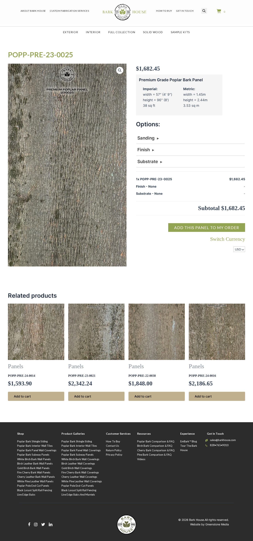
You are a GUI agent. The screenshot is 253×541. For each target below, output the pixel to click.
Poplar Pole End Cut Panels (33, 485)
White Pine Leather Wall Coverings (81, 481)
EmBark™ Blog (188, 441)
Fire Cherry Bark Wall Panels (33, 472)
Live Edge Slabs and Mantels (78, 494)
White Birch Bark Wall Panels (34, 459)
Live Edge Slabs (26, 494)
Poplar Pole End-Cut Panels (77, 485)
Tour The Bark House (188, 447)
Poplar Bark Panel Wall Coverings (36, 450)
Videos (141, 459)
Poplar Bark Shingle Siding (32, 441)
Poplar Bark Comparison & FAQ (156, 441)
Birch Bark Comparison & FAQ (155, 445)
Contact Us (112, 445)
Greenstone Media (217, 524)
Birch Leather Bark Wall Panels (35, 463)
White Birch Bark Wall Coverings (80, 459)
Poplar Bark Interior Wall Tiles (35, 445)
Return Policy (114, 450)
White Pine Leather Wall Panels (35, 481)
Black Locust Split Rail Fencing (34, 490)
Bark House (196, 519)
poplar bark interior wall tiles (79, 445)
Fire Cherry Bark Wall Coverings (80, 472)
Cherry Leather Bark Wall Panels (36, 476)
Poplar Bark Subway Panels (33, 454)
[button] (119, 70)
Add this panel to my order (206, 227)
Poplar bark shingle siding (76, 441)
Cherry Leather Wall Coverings (79, 476)
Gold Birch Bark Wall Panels (33, 468)
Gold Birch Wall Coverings (76, 468)
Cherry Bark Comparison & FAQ (156, 450)
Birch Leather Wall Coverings (78, 463)
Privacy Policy (114, 454)
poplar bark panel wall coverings (81, 450)
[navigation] (239, 249)
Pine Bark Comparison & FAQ (154, 454)
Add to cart (22, 396)
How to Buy (113, 441)
